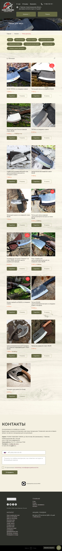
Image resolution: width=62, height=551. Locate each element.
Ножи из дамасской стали (13, 515)
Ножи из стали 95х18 (12, 516)
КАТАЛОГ (10, 512)
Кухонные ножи (10, 526)
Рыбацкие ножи (10, 521)
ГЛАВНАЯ (36, 498)
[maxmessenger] (16, 504)
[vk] (8, 504)
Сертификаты (10, 529)
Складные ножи (10, 525)
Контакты (35, 506)
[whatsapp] (10, 504)
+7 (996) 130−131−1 (13, 444)
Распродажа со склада (12, 534)
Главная (9, 33)
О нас (18, 4)
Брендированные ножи (12, 531)
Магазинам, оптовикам (12, 533)
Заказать (33, 4)
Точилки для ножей (11, 528)
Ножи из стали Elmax (12, 518)
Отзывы (25, 4)
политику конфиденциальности (26, 467)
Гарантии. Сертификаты (38, 504)
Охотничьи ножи (11, 520)
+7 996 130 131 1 (48, 4)
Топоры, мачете (10, 523)
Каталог (16, 33)
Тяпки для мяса (26, 33)
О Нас (34, 501)
